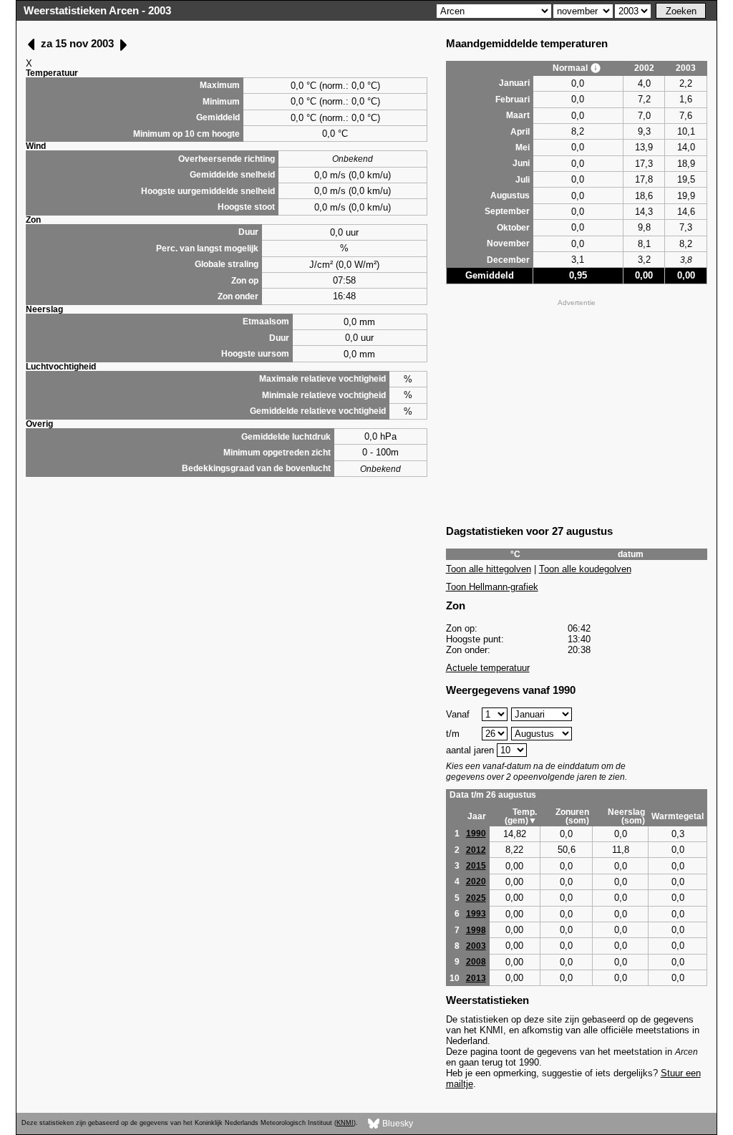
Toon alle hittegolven (488, 569)
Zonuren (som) (572, 816)
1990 (476, 833)
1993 (476, 913)
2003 (476, 946)
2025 (476, 898)
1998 (476, 930)
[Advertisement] (577, 410)
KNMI (345, 1122)
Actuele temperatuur (488, 667)
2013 (476, 978)
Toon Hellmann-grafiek (492, 586)
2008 (476, 961)
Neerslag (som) (626, 816)
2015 (476, 865)
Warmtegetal (677, 816)
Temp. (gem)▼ (521, 816)
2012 (476, 850)
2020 (476, 881)
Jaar (476, 816)
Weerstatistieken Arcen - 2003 (97, 10)
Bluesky (396, 1123)
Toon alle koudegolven (585, 569)
